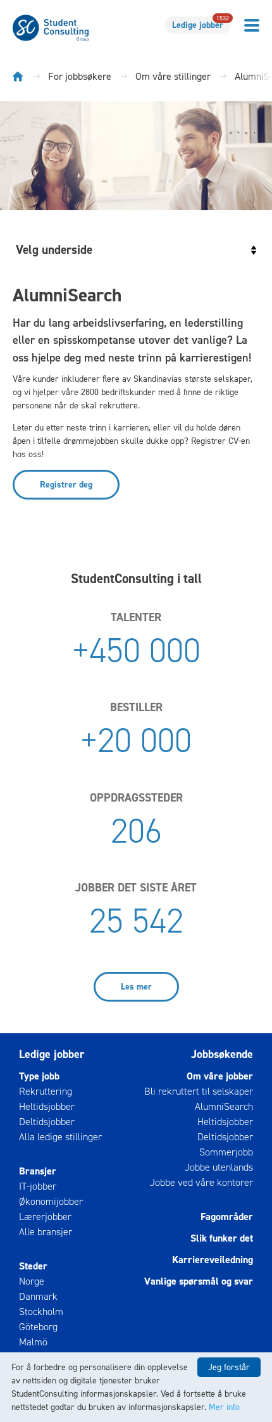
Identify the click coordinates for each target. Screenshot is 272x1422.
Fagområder (227, 1216)
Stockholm (41, 1311)
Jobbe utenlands (219, 1167)
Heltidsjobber (47, 1106)
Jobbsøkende (222, 1054)
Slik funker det (221, 1238)
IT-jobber (37, 1186)
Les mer (136, 987)
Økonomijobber (51, 1201)
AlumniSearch (224, 1106)
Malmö (33, 1342)
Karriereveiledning (212, 1259)
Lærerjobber (45, 1216)
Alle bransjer (45, 1231)
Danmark (38, 1296)
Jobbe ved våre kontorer (201, 1182)
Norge (31, 1281)
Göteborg (38, 1326)
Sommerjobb (226, 1152)
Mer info (224, 1407)
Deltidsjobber (47, 1121)
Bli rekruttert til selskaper (198, 1091)
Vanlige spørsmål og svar (198, 1281)
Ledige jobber (200, 23)
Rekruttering (45, 1091)
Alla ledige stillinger (60, 1136)
